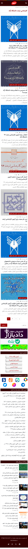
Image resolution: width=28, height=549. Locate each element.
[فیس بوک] (19, 544)
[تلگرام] (8, 544)
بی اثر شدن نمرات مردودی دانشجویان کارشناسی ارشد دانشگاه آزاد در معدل (15, 262)
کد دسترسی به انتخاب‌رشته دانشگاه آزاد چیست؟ (15, 91)
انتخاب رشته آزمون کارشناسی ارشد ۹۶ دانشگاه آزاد (15, 136)
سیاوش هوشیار (18, 538)
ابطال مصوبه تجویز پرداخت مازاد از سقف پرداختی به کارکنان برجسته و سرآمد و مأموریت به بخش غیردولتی (14, 434)
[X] (16, 544)
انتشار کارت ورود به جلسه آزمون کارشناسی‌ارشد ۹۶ (17, 178)
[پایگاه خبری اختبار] (14, 3)
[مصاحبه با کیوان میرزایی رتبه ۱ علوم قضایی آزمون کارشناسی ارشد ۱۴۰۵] (23, 525)
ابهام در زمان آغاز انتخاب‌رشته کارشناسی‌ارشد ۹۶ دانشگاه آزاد (17, 47)
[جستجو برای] (26, 3)
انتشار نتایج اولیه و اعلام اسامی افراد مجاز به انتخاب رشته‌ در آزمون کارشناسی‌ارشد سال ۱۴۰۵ (10, 515)
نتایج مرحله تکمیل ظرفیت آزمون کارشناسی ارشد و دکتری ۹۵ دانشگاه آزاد (14, 304)
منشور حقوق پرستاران (19, 441)
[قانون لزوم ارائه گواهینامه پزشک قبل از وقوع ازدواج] (23, 497)
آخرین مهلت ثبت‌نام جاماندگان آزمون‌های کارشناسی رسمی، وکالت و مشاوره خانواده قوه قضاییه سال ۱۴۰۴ (10, 505)
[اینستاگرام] (12, 544)
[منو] (2, 3)
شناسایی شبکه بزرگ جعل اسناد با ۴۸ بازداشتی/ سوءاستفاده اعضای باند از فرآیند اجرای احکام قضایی (13, 415)
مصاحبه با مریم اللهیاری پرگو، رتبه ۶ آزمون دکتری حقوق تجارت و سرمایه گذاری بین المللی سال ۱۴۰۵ (13, 395)
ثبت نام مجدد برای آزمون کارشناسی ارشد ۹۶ (14, 220)
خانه (25, 7)
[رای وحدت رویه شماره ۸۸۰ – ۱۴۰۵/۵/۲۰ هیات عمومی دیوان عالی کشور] (23, 467)
